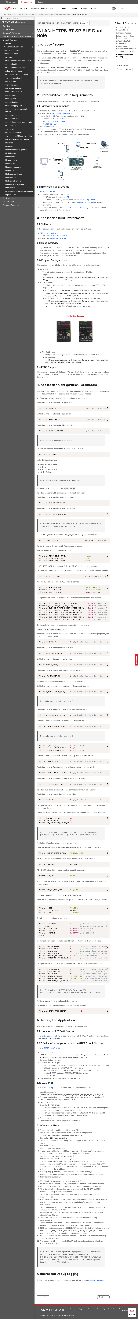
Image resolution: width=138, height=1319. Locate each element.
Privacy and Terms (125, 1309)
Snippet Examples (11, 54)
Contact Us (112, 1309)
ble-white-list (10, 164)
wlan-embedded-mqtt (13, 132)
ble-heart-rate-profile (13, 181)
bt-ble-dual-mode (11, 188)
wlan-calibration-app (13, 102)
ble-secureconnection (13, 167)
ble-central (9, 143)
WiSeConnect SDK (47, 192)
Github (93, 8)
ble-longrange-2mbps (13, 174)
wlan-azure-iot (10, 125)
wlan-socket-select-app (14, 88)
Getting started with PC (51, 1036)
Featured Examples (11, 50)
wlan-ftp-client (10, 81)
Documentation (26, 2)
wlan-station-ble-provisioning (16, 68)
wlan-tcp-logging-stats (13, 106)
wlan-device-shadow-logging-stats (18, 122)
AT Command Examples (13, 47)
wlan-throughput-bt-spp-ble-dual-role (19, 136)
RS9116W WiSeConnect (13, 22)
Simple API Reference (11, 33)
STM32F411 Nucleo (50, 124)
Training (74, 8)
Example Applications (11, 40)
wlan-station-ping (12, 85)
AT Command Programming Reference (18, 36)
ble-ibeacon (9, 146)
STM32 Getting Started (51, 1048)
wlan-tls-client (10, 129)
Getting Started (8, 29)
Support (84, 8)
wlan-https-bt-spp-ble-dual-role (17, 139)
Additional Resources (11, 205)
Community (42, 2)
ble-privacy (9, 170)
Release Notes (8, 202)
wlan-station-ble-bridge (14, 64)
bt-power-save (10, 195)
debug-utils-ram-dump (13, 71)
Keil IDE (66, 197)
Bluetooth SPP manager (79, 208)
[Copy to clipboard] (107, 408)
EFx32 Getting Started (51, 1088)
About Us (90, 1309)
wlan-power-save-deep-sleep (16, 74)
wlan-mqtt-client (11, 95)
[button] (114, 8)
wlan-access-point (12, 115)
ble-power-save (11, 160)
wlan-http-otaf (10, 99)
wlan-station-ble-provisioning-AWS (18, 61)
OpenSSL (82, 202)
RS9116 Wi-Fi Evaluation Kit (61, 113)
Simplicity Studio (88, 200)
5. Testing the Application (125, 51)
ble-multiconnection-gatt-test (16, 150)
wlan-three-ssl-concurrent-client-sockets (17, 110)
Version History (70, 1309)
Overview (6, 26)
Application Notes (9, 198)
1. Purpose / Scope (123, 33)
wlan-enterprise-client (13, 92)
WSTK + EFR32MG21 (61, 119)
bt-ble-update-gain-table (14, 184)
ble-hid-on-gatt (10, 153)
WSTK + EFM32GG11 (61, 121)
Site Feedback (127, 1310)
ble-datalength (10, 177)
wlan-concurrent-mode (14, 78)
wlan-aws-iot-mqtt (12, 119)
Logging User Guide (96, 1280)
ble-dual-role (10, 157)
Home (64, 8)
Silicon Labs (11, 2)
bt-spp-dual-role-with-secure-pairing (19, 191)
